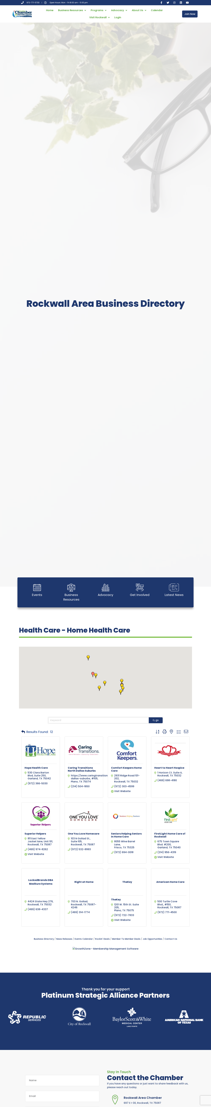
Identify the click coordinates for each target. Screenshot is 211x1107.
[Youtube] (187, 2)
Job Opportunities (152, 939)
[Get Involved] (140, 587)
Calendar (157, 10)
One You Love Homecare (83, 833)
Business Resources (70, 10)
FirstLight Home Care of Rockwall (169, 835)
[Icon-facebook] (161, 2)
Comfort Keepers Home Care (126, 769)
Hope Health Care (36, 768)
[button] (120, 692)
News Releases (64, 939)
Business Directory (44, 939)
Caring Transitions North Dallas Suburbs (82, 769)
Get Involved (140, 595)
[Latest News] (174, 587)
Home (49, 10)
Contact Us (171, 939)
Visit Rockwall (98, 17)
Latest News (174, 595)
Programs (97, 10)
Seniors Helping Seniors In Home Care (126, 835)
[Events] (37, 587)
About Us (137, 10)
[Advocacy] (105, 587)
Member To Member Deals (126, 939)
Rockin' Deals (102, 939)
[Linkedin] (180, 2)
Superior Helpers (35, 833)
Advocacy (117, 10)
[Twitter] (167, 2)
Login (117, 17)
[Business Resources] (71, 587)
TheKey (116, 899)
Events (37, 595)
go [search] (157, 720)
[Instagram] (174, 2)
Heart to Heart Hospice (169, 768)
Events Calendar (84, 939)
